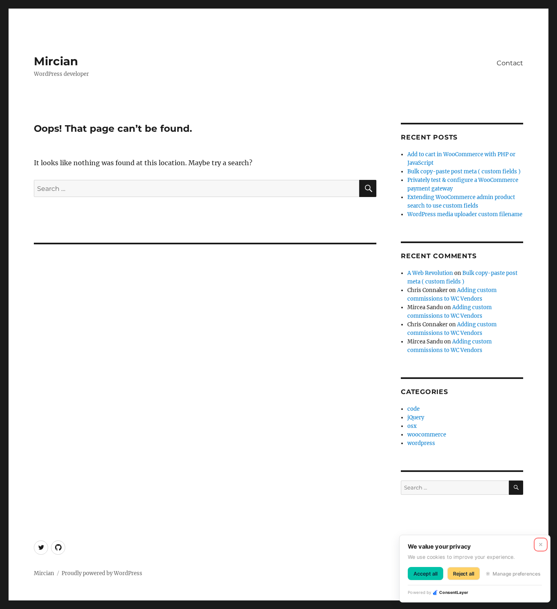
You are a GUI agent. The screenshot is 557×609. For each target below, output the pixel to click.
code (413, 408)
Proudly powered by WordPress (102, 573)
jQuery (415, 417)
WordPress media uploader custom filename (464, 214)
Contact (510, 63)
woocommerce (426, 434)
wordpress (421, 443)
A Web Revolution (430, 273)
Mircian (56, 61)
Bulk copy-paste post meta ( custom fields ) (464, 171)
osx (412, 426)
